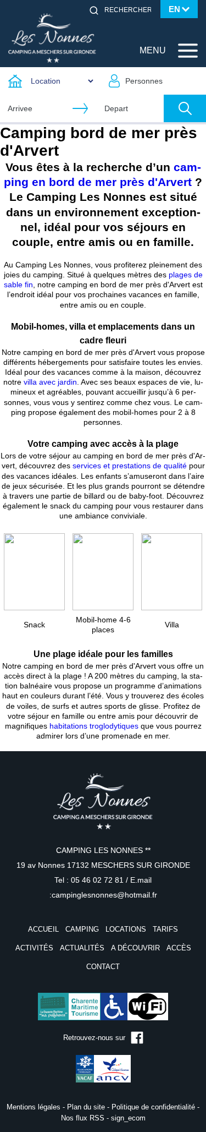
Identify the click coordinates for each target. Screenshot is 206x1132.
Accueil (43, 929)
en (174, 9)
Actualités (82, 948)
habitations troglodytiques (93, 725)
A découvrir (135, 948)
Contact (103, 967)
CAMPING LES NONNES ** (103, 850)
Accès (178, 948)
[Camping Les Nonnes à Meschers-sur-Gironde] (52, 37)
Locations (125, 929)
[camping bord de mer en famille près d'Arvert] (34, 571)
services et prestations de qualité (130, 465)
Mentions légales (33, 1107)
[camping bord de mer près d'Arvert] (103, 571)
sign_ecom (128, 1118)
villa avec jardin (50, 382)
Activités (34, 948)
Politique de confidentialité (153, 1107)
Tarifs (165, 929)
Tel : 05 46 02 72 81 (90, 880)
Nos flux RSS (82, 1118)
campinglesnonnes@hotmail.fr (104, 894)
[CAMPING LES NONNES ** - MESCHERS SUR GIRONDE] (103, 808)
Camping (82, 929)
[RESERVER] (185, 108)
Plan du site (86, 1107)
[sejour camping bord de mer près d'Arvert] (171, 571)
